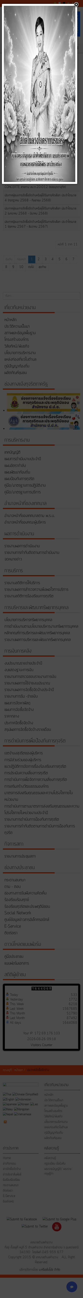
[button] (76, 5)
